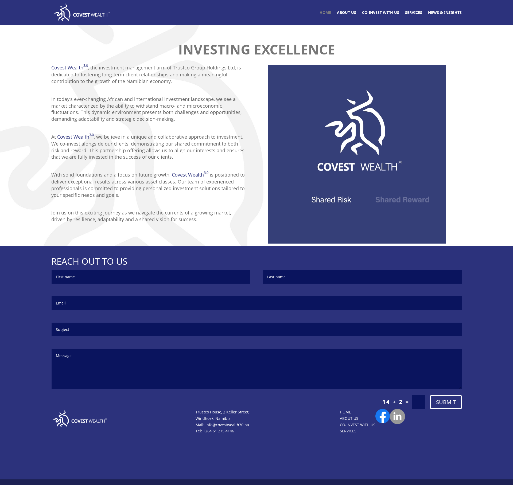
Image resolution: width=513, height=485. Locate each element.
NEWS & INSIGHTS (445, 13)
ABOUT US (346, 13)
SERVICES (413, 13)
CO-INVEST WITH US (380, 13)
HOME (325, 13)
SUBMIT (446, 402)
